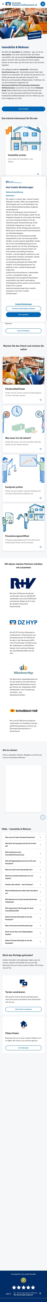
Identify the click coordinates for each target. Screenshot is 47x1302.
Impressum (10, 196)
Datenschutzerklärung (14, 192)
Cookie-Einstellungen (23, 304)
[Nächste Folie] (42, 817)
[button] (23, 837)
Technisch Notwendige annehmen (23, 308)
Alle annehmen (23, 315)
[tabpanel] (24, 152)
